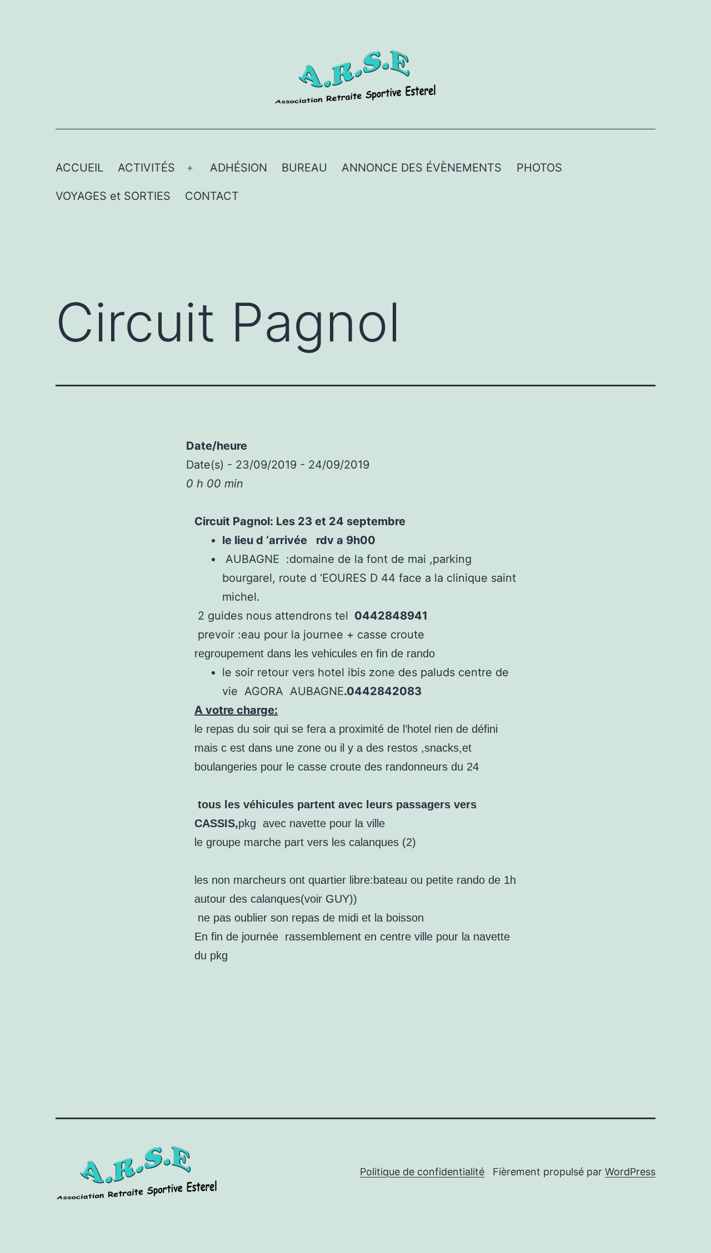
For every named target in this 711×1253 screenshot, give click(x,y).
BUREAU (304, 167)
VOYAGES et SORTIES (113, 196)
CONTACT (212, 196)
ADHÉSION (238, 167)
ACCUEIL (79, 167)
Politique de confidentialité (422, 1171)
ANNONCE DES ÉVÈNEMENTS (422, 167)
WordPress (630, 1171)
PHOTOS (539, 167)
